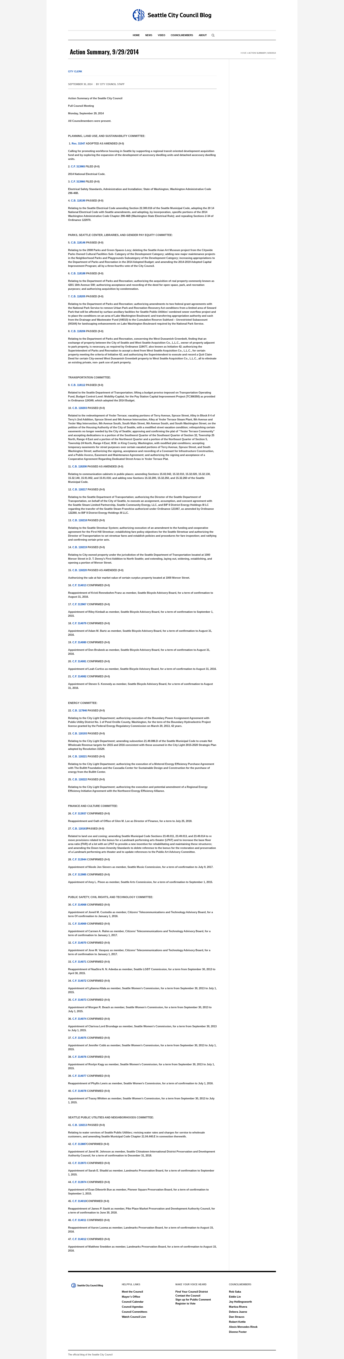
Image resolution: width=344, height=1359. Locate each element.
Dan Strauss (236, 1316)
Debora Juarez (238, 1311)
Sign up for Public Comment (193, 1299)
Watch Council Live (134, 1316)
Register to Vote (185, 1303)
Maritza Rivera (238, 1306)
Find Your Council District (191, 1291)
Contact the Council (187, 1295)
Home (244, 53)
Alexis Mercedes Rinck (243, 1326)
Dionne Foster (238, 1331)
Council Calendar (133, 1301)
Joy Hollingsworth (240, 1301)
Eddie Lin (235, 1296)
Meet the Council (132, 1291)
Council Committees (134, 1311)
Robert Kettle (237, 1321)
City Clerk (75, 71)
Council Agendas (132, 1306)
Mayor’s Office (131, 1296)
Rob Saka (235, 1291)
